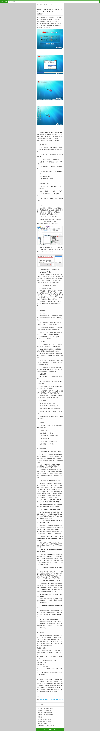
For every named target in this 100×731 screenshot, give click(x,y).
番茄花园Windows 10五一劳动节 (46, 725)
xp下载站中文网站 (4, 1)
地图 (55, 729)
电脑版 (50, 729)
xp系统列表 (45, 5)
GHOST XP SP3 (49, 699)
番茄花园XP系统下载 (58, 699)
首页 (45, 729)
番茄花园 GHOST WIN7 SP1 (45, 717)
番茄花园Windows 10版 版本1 (45, 708)
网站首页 (39, 5)
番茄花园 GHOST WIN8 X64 (45, 712)
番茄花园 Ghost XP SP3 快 (44, 723)
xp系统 (39, 13)
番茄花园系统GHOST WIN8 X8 (45, 714)
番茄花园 (42, 699)
